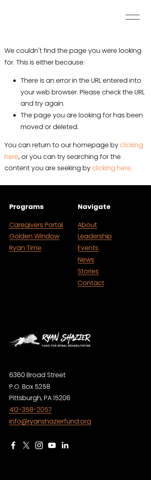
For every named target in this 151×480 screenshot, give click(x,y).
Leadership (95, 236)
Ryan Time (25, 248)
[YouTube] (52, 445)
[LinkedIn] (65, 445)
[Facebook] (13, 445)
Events (88, 248)
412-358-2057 (30, 409)
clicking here (111, 168)
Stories (88, 271)
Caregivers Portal (36, 225)
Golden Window (34, 236)
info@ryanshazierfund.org (50, 421)
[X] (26, 445)
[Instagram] (39, 445)
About (87, 225)
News (86, 259)
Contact (91, 283)
